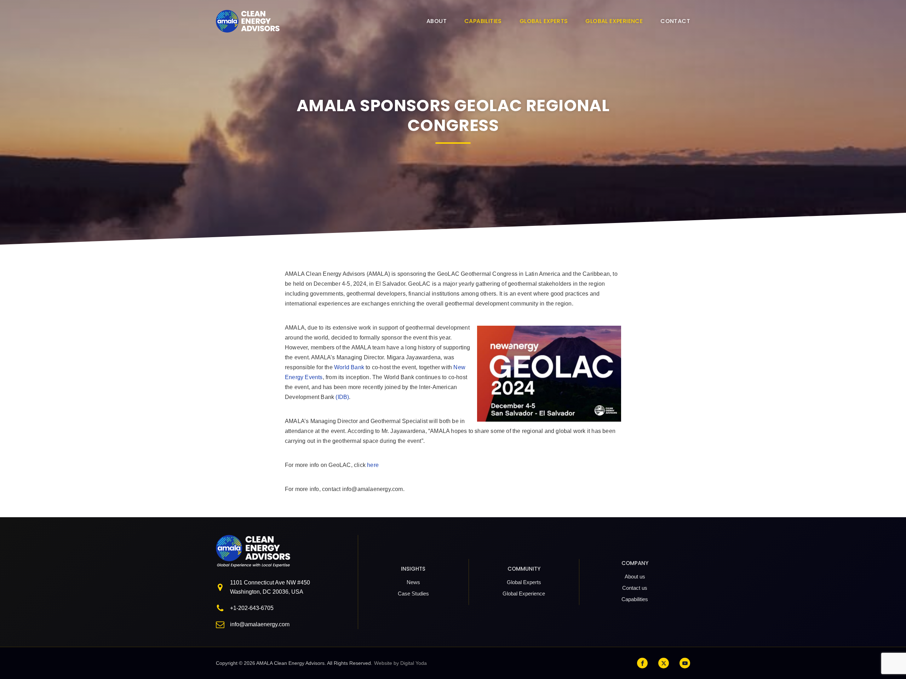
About (436, 21)
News (413, 582)
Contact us (634, 588)
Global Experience (614, 21)
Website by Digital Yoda (400, 663)
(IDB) (342, 397)
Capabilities (483, 21)
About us (635, 577)
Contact (675, 21)
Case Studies (413, 593)
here (373, 465)
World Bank (349, 367)
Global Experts (544, 21)
